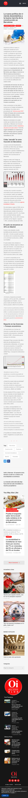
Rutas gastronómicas (12, 511)
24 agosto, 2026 (15, 747)
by (10, 524)
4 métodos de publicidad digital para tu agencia (17, 719)
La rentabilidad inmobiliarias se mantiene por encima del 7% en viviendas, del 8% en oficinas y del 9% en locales (14, 545)
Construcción (8, 449)
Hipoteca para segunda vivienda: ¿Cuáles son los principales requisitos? (14, 595)
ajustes (13, 792)
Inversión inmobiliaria (11, 453)
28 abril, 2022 (15, 709)
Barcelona (12, 446)
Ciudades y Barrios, (14, 701)
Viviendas (15, 457)
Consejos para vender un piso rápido (16, 752)
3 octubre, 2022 (15, 723)
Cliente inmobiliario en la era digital (17, 732)
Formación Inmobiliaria (15, 729)
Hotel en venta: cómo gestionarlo (12, 657)
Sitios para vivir (15, 702)
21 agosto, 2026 (15, 755)
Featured (18, 449)
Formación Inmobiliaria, (15, 713)
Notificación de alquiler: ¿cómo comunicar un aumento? (16, 760)
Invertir (18, 25)
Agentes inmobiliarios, (15, 726)
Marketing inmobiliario (15, 715)
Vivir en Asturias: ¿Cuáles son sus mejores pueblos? (17, 706)
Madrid (7, 457)
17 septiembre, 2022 (16, 734)
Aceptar (4, 796)
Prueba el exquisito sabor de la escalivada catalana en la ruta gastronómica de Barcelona (14, 518)
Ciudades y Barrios (9, 25)
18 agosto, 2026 (15, 764)
